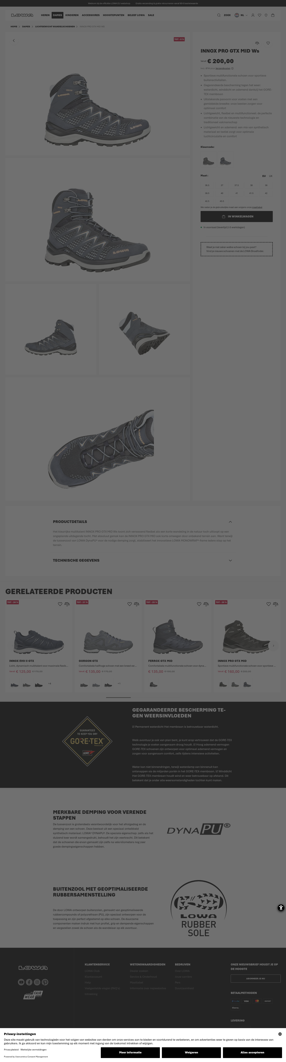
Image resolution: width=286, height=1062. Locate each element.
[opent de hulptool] (281, 907)
